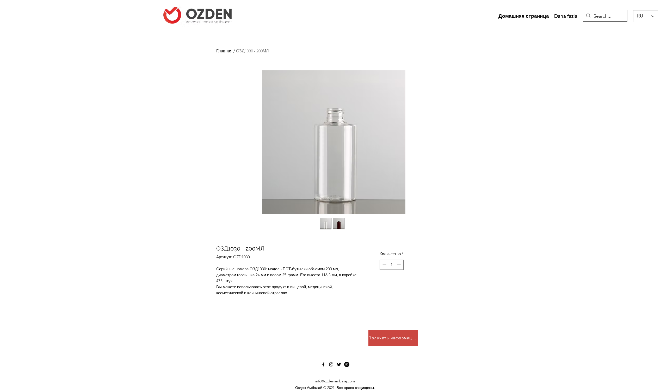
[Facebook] (323, 364)
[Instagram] (331, 364)
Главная (224, 50)
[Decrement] (383, 265)
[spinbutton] (391, 265)
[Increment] (399, 265)
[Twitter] (339, 364)
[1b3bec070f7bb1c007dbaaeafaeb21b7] (346, 364)
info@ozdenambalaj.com (335, 381)
